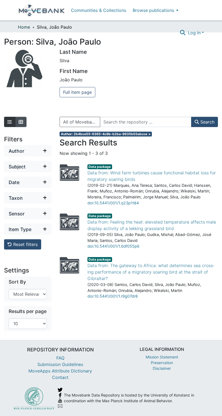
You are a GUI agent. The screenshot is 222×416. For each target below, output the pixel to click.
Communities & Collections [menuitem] (98, 10)
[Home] (42, 10)
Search (206, 122)
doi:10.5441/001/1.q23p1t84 (113, 203)
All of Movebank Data (81, 122)
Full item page (77, 92)
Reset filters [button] (25, 244)
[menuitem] (155, 10)
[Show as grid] (21, 122)
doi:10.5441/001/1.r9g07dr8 (112, 296)
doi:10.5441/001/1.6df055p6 (113, 246)
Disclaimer (162, 368)
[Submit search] (182, 32)
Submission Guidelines (60, 364)
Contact (60, 377)
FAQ (60, 358)
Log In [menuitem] (194, 32)
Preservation (162, 362)
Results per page (28, 311)
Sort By (17, 282)
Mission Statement (162, 357)
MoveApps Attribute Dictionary (60, 371)
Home (24, 27)
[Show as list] (9, 122)
